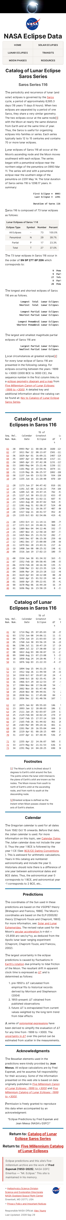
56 (7, 685)
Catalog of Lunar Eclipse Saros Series (36, 1136)
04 (7, 459)
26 (7, 538)
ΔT (39, 972)
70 (7, 735)
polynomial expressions (33, 1023)
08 (7, 472)
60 (7, 698)
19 (7, 512)
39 (7, 585)
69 (7, 731)
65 (7, 718)
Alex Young (40, 1210)
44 (7, 642)
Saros (50, 97)
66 (7, 721)
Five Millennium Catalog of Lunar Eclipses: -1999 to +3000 (31, 1092)
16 (7, 502)
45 (7, 645)
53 (7, 675)
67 (7, 725)
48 (7, 655)
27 (7, 541)
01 (7, 449)
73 (7, 748)
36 (7, 575)
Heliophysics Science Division (22, 1188)
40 (7, 588)
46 (7, 648)
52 (7, 672)
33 (7, 565)
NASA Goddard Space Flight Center (24, 1195)
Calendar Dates (50, 838)
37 (7, 578)
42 (7, 635)
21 (7, 522)
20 (7, 515)
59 (7, 695)
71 (7, 741)
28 (7, 545)
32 (7, 561)
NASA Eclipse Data (33, 36)
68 (7, 728)
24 (7, 532)
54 (7, 678)
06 (7, 465)
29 (7, 548)
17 (7, 505)
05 (7, 462)
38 (7, 581)
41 (7, 632)
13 (7, 492)
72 (7, 745)
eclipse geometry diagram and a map (30, 381)
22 (7, 525)
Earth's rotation (14, 964)
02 (7, 452)
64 (7, 715)
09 (7, 475)
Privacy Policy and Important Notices (26, 1203)
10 (7, 479)
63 (7, 711)
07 (7, 469)
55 (7, 682)
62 (7, 708)
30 (7, 551)
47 (7, 652)
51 (7, 668)
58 (7, 692)
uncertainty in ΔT (15, 1036)
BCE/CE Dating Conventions (41, 850)
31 (7, 558)
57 (7, 688)
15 (7, 498)
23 (7, 528)
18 (7, 508)
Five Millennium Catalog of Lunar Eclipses (40, 1148)
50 (7, 662)
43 (7, 638)
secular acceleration (27, 931)
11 (7, 485)
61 (7, 705)
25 (7, 535)
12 (7, 488)
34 (7, 568)
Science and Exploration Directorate (24, 1192)
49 (7, 658)
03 (7, 455)
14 (7, 495)
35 (7, 571)
